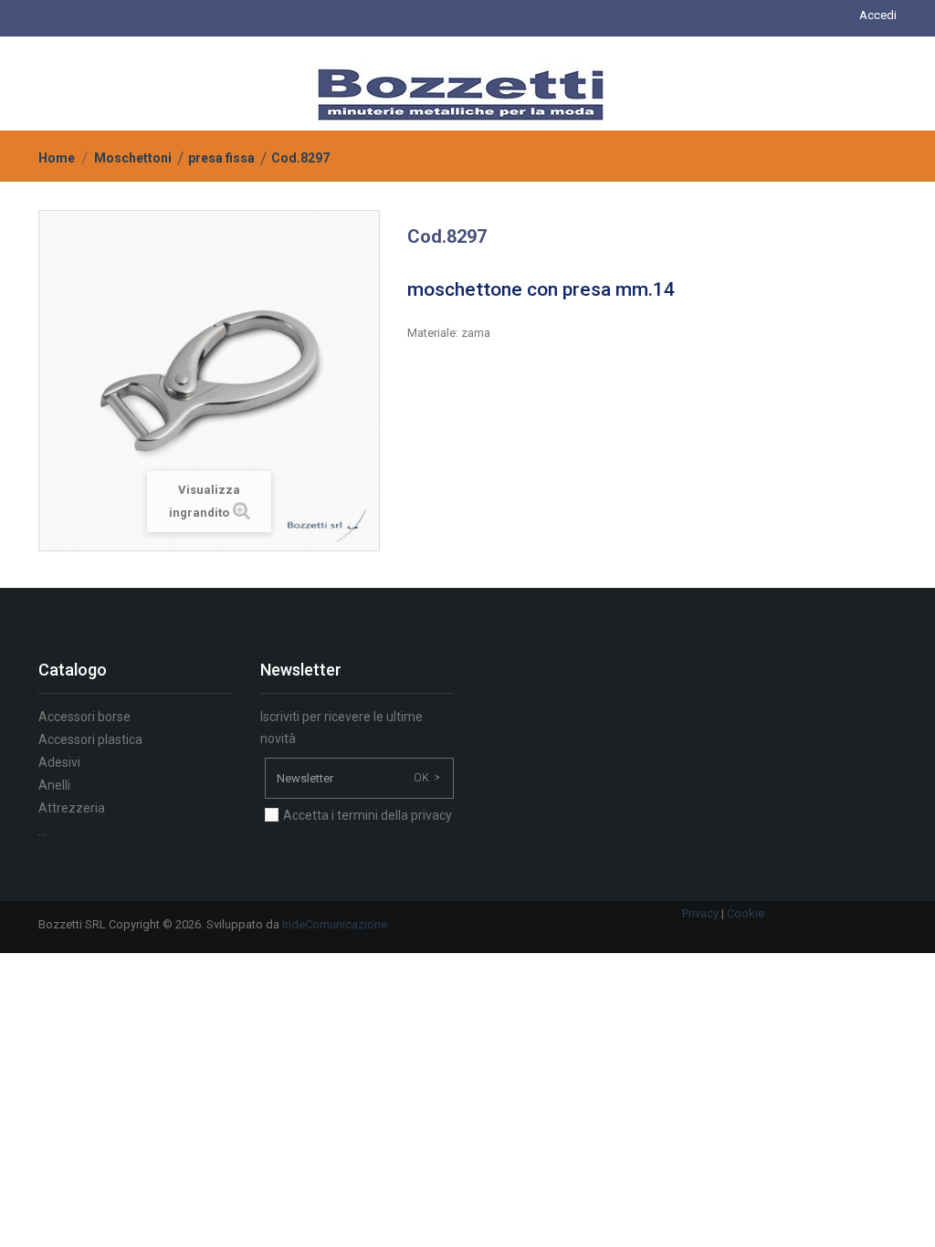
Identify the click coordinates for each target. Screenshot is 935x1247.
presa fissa (221, 158)
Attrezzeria (71, 808)
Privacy (700, 913)
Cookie (745, 913)
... (42, 830)
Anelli (54, 785)
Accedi (878, 15)
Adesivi (59, 762)
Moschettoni (133, 158)
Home (56, 158)
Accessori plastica (90, 739)
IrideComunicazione (334, 924)
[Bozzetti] (460, 93)
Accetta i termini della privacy (367, 815)
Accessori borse (84, 716)
